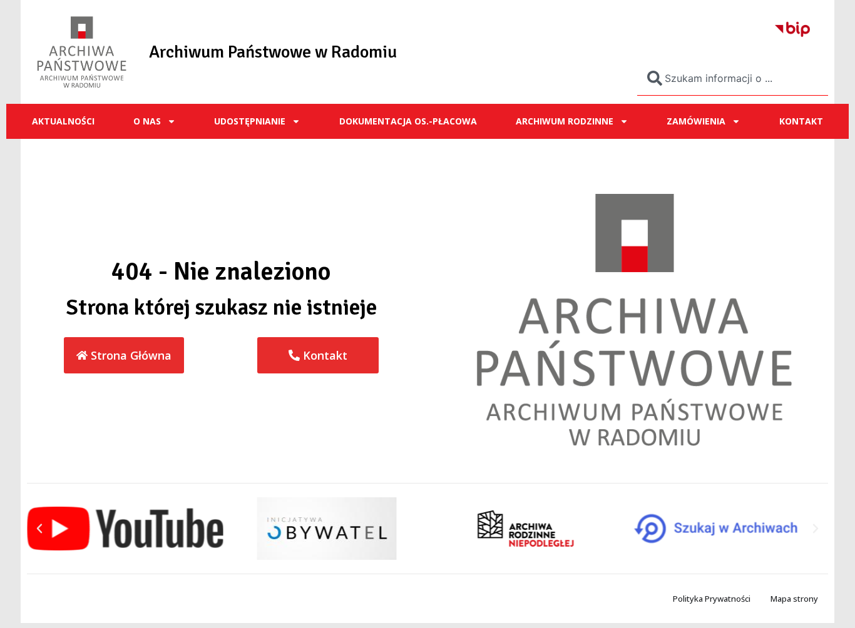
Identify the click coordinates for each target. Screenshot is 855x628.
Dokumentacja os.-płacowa (408, 121)
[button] (39, 528)
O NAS (147, 121)
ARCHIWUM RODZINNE (564, 121)
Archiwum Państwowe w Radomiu (273, 52)
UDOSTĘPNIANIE (249, 121)
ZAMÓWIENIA (696, 121)
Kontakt (801, 121)
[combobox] (732, 78)
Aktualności (63, 121)
